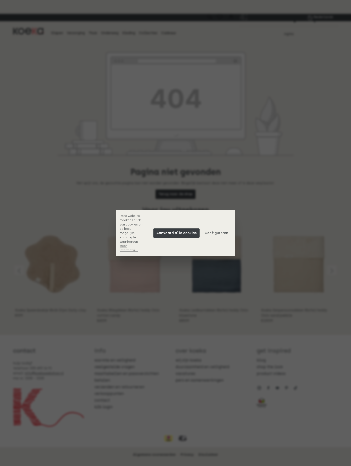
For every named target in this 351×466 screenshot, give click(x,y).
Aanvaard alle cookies (176, 233)
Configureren (216, 233)
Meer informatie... (129, 248)
